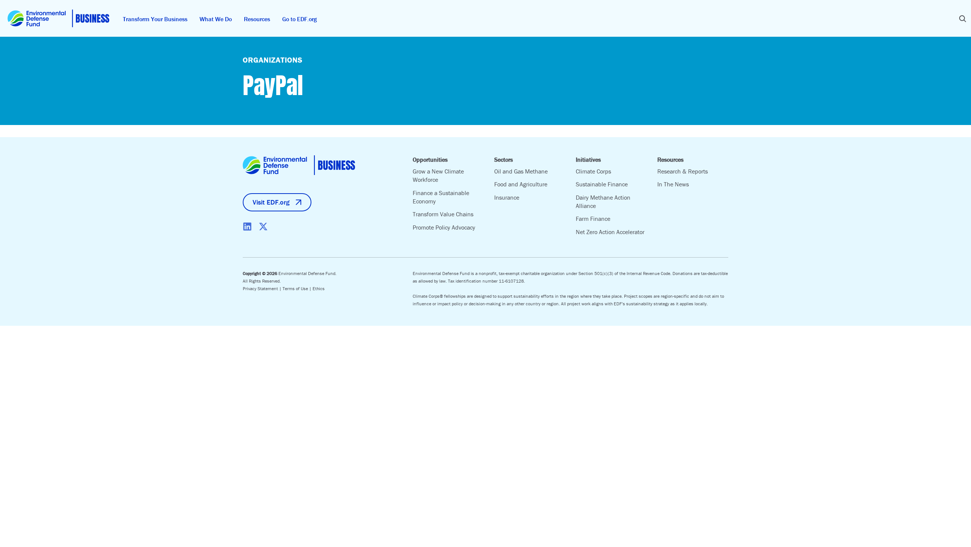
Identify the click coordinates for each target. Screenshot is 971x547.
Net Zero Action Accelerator (610, 232)
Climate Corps (593, 171)
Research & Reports (682, 171)
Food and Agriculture (520, 184)
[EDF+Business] (58, 18)
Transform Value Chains (443, 214)
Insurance (506, 197)
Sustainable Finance (602, 184)
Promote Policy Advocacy (444, 227)
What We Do (216, 19)
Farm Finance (593, 218)
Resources (257, 19)
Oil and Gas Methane (521, 171)
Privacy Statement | (263, 288)
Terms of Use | (298, 288)
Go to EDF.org (299, 19)
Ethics (319, 288)
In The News (673, 184)
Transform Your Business (155, 19)
